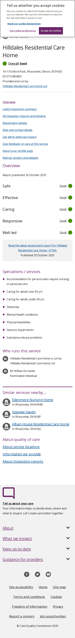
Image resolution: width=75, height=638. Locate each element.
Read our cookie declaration (24, 23)
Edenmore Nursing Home (32, 399)
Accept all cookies (51, 30)
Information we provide (22, 454)
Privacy (58, 606)
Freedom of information (29, 606)
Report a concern (21, 616)
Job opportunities (53, 616)
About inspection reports (23, 461)
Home (43, 587)
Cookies (56, 597)
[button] (37, 63)
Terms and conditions (29, 597)
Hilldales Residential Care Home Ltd (25, 86)
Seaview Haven (24, 412)
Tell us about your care (18, 503)
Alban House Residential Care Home (40, 424)
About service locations (21, 446)
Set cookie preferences (23, 30)
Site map (59, 587)
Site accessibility (21, 587)
